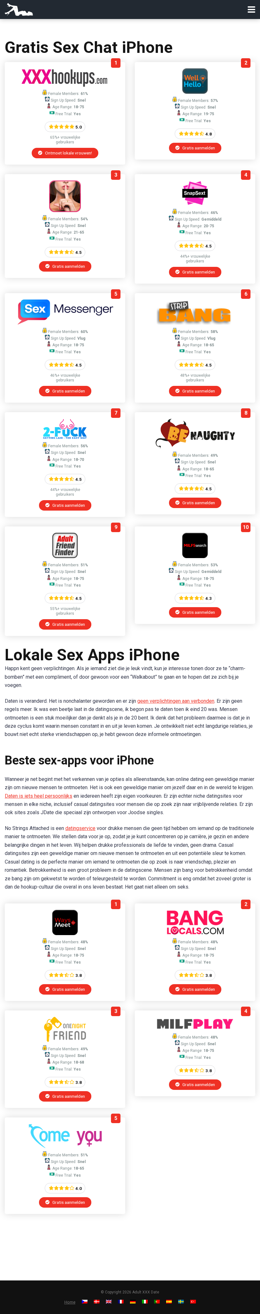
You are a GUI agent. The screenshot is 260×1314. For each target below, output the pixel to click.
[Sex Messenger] (65, 323)
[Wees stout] (195, 447)
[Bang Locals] (195, 933)
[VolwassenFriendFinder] (65, 556)
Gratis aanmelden (198, 147)
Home (69, 1302)
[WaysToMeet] (65, 933)
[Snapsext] (195, 204)
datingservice (80, 828)
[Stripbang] (195, 323)
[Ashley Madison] (65, 210)
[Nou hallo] (195, 92)
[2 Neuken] (65, 437)
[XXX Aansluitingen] (65, 85)
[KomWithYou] (65, 1146)
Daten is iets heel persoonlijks (38, 796)
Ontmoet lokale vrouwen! (68, 152)
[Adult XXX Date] (19, 9)
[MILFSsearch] (195, 556)
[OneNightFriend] (65, 1040)
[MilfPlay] (195, 1029)
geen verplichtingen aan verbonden (175, 701)
